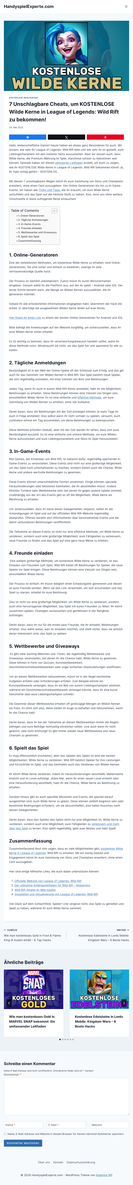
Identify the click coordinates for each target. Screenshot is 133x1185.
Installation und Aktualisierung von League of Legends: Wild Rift (56, 894)
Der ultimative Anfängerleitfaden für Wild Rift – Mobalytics (52, 885)
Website (96, 1125)
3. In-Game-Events (29, 224)
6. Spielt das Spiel (28, 236)
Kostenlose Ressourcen (23, 97)
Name (10, 1125)
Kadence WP (104, 1175)
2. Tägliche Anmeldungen (33, 219)
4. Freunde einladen (30, 228)
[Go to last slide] (9, 1003)
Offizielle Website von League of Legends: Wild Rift (48, 881)
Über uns (44, 1162)
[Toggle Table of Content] (53, 211)
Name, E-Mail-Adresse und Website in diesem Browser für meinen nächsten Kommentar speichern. (65, 1133)
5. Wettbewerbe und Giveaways (37, 232)
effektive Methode (89, 397)
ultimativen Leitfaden (69, 162)
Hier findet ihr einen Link (25, 317)
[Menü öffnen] (126, 6)
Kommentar (12, 1074)
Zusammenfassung (29, 240)
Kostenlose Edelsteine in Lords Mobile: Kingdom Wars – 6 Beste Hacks (104, 935)
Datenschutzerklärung (80, 1162)
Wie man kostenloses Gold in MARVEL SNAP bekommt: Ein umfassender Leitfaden (32, 1021)
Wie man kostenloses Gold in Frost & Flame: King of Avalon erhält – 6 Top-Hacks (32, 935)
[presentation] (33, 989)
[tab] (60, 1039)
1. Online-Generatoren (31, 215)
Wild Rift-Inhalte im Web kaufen (35, 890)
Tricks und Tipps (49, 190)
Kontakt (58, 1162)
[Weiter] (124, 1003)
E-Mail (53, 1125)
